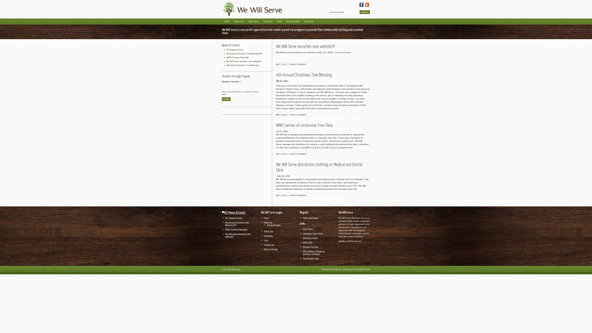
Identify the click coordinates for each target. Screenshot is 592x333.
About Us (239, 22)
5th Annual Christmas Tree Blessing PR (244, 54)
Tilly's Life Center (310, 218)
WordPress (336, 269)
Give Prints (308, 229)
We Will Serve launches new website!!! (305, 46)
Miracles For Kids (311, 247)
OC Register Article (235, 50)
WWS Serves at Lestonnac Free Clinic (304, 125)
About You (254, 22)
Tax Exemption (273, 225)
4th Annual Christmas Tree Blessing (304, 75)
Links (279, 22)
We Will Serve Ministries (249, 7)
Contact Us (309, 22)
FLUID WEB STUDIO (361, 269)
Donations (268, 22)
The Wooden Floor (311, 258)
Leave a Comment (297, 64)
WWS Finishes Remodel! (237, 57)
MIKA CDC (307, 242)
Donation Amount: (231, 81)
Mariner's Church (310, 238)
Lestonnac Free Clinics (313, 233)
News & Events (293, 22)
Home (227, 22)
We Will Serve (234, 269)
